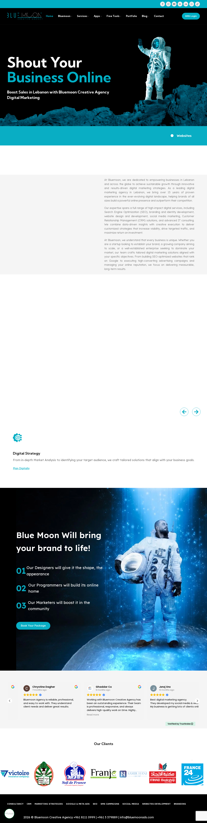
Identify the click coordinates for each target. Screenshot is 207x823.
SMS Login (191, 16)
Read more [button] (146, 714)
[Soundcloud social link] (185, 4)
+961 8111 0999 (84, 817)
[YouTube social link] (174, 4)
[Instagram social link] (168, 4)
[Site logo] (25, 15)
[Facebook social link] (162, 4)
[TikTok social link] (197, 4)
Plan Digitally (21, 468)
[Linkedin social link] (180, 4)
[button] (184, 412)
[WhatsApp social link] (191, 4)
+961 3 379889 (107, 817)
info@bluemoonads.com (137, 817)
